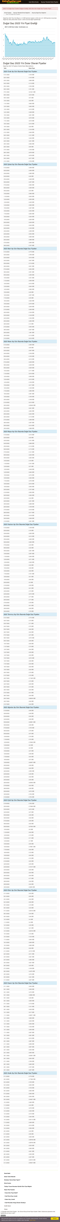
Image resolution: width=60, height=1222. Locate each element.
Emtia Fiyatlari (13, 1211)
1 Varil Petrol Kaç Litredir (10, 1196)
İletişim (6, 1209)
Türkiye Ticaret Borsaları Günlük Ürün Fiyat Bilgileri (18, 1186)
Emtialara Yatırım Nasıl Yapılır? (12, 1180)
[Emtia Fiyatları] (11, 2)
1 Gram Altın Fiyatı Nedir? (11, 1193)
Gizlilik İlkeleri (7, 1206)
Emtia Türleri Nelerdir (9, 1176)
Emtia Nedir (7, 1173)
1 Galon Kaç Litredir (9, 1199)
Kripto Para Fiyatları (9, 1189)
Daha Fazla (32, 1220)
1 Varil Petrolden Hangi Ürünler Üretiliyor (15, 1202)
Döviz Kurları (7, 1183)
